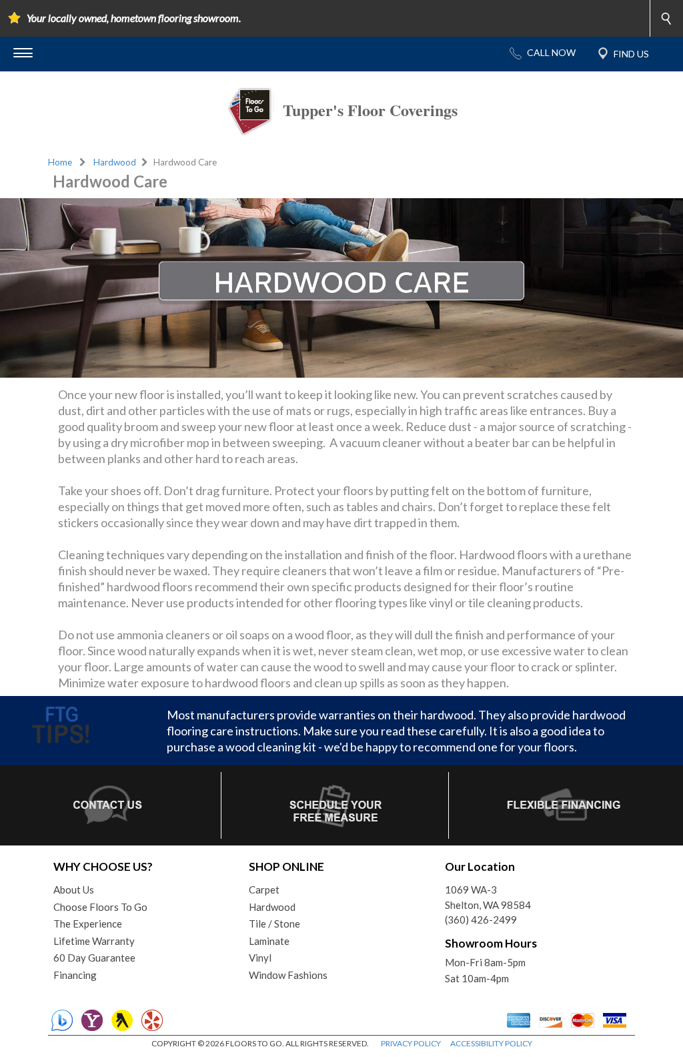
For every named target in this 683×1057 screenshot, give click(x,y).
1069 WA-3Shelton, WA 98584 (488, 897)
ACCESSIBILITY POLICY (491, 1043)
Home (60, 162)
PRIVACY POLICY (411, 1043)
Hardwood (114, 162)
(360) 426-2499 (481, 920)
